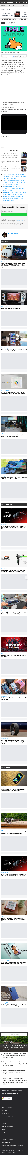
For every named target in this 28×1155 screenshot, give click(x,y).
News (3, 23)
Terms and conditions (7, 1104)
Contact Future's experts (7, 1107)
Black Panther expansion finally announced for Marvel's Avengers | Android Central (13, 188)
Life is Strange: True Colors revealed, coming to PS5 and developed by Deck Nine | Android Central (14, 176)
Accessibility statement (7, 1117)
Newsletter (24, 56)
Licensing (4, 1123)
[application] (14, 123)
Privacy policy (5, 1110)
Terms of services (18, 219)
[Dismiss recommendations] (26, 9)
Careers (3, 1120)
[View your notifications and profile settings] (16, 2)
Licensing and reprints (7, 1139)
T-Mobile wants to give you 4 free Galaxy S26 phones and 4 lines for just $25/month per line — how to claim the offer (15, 1081)
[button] (26, 2)
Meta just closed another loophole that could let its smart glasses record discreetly (15, 1047)
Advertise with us (6, 1136)
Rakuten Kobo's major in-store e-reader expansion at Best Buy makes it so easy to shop (15, 1063)
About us (4, 1129)
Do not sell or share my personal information (12, 1145)
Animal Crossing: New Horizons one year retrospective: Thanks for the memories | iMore (13, 198)
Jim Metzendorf (11, 22)
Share (5, 56)
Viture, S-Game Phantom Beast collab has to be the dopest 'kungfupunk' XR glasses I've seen (14, 1055)
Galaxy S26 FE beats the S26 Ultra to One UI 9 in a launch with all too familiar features (14, 1072)
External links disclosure (7, 1126)
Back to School (12, 5)
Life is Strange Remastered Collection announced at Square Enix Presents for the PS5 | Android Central (14, 182)
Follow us (16, 56)
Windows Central (6, 1142)
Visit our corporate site (12, 1093)
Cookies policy (5, 1113)
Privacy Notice (20, 220)
